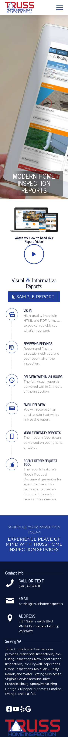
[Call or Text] (10, 583)
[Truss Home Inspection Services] (28, 7)
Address (27, 616)
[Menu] (58, 7)
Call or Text (31, 581)
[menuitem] (58, 7)
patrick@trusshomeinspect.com (43, 604)
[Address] (10, 618)
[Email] (10, 601)
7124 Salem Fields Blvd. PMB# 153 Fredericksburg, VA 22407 (39, 626)
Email (24, 598)
